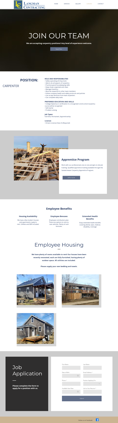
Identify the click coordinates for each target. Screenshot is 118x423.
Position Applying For (89, 380)
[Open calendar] (78, 375)
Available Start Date (67, 388)
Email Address (87, 372)
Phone (64, 380)
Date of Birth (65, 372)
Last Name (86, 364)
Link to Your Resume (89, 388)
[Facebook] (97, 419)
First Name (65, 364)
